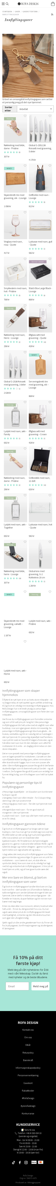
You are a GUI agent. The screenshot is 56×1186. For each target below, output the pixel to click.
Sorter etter (8, 109)
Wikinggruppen (33, 1182)
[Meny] (3, 3)
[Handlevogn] (52, 4)
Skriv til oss (29, 1129)
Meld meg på (40, 986)
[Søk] (7, 3)
